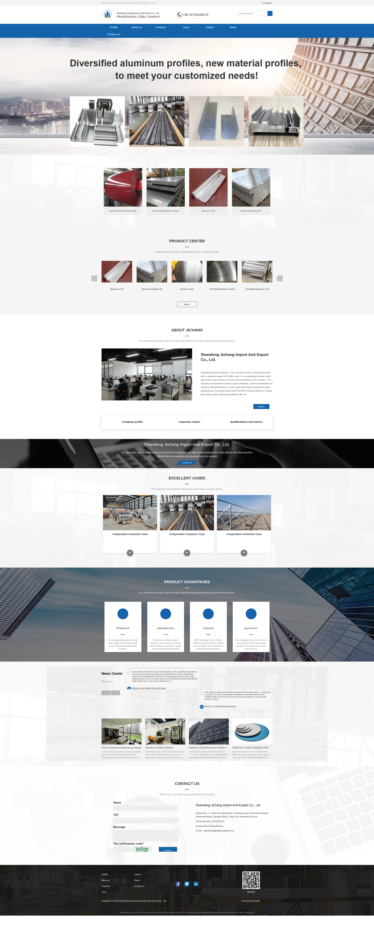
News (137, 880)
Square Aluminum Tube (257, 289)
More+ (187, 304)
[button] (176, 150)
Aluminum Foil (208, 211)
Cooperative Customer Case (130, 534)
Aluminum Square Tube (222, 289)
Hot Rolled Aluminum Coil (187, 289)
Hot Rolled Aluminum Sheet (152, 289)
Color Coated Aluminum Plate (122, 211)
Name (117, 802)
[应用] (269, 13)
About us (106, 880)
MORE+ (261, 407)
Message (119, 827)
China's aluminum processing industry (121, 747)
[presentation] (29, 96)
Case (186, 27)
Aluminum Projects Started (159, 747)
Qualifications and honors (246, 421)
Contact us (113, 34)
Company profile (132, 421)
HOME (114, 27)
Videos (210, 27)
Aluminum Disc (117, 289)
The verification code (128, 843)
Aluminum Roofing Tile (251, 211)
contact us (187, 462)
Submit (168, 850)
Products (106, 886)
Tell (115, 814)
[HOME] (133, 14)
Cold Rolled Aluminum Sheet (166, 211)
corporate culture (189, 421)
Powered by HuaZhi (250, 901)
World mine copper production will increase (254, 747)
